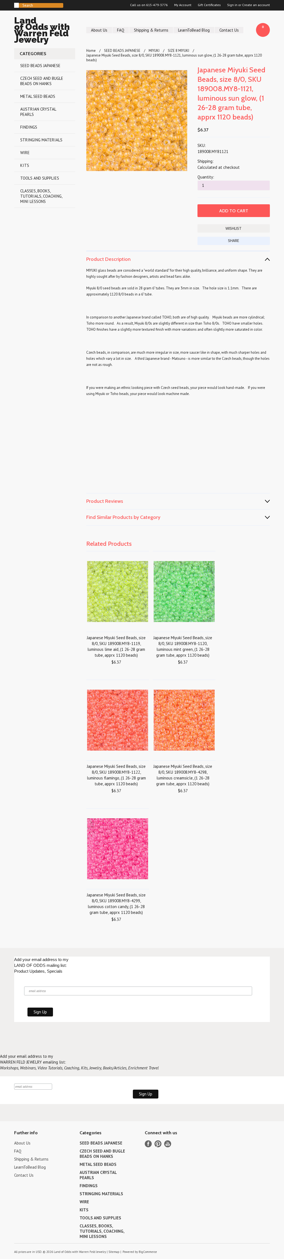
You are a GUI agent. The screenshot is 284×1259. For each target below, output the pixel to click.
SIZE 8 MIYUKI (178, 50)
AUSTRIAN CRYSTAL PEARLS (38, 111)
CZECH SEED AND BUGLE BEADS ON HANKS (41, 81)
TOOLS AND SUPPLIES (39, 178)
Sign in (232, 5)
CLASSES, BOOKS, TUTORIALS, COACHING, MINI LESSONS (41, 196)
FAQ (120, 30)
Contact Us (229, 30)
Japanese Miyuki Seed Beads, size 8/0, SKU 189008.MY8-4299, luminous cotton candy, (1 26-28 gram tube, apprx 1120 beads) (116, 903)
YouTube (167, 1143)
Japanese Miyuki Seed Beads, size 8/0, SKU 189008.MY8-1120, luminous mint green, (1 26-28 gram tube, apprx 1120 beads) (182, 646)
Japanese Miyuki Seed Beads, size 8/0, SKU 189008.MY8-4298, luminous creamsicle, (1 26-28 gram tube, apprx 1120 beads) (182, 775)
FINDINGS (28, 127)
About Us (99, 30)
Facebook (148, 1143)
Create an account (256, 5)
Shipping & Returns (151, 30)
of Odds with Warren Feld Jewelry (42, 31)
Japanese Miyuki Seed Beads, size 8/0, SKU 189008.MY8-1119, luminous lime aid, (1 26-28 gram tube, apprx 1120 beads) (116, 646)
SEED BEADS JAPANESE (40, 65)
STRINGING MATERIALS (41, 139)
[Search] (16, 5)
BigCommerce (148, 1252)
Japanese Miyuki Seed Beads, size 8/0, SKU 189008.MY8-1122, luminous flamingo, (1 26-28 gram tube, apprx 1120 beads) (116, 775)
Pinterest (157, 1143)
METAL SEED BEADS (37, 96)
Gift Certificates (209, 5)
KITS (24, 165)
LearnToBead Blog (194, 30)
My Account (182, 5)
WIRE (25, 152)
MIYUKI (154, 50)
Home (91, 50)
